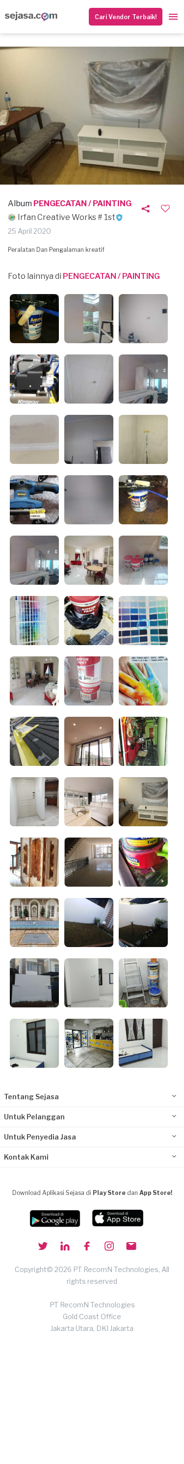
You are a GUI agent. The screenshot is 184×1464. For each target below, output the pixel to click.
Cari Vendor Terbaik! (126, 17)
